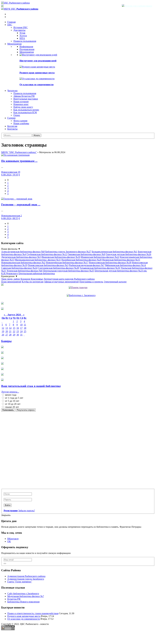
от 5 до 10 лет (11, 401)
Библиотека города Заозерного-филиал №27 (68, 251)
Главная (11, 22)
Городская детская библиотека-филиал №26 (128, 254)
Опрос (16, 115)
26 (3, 334)
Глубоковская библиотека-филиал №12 (47, 254)
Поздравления (27, 49)
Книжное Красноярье (32, 279)
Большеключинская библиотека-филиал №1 (114, 251)
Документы (19, 30)
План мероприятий (11, 281)
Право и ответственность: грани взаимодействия (32, 613)
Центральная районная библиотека (36, 273)
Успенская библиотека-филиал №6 (25, 270)
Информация (26, 46)
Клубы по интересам (32, 281)
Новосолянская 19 (10, 172)
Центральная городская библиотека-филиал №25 (68, 270)
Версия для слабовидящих (138, 6)
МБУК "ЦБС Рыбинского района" (19, 152)
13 (6, 328)
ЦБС (9, 24)
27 (6, 334)
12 (3, 328)
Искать (37, 135)
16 (17, 328)
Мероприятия (14, 44)
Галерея (11, 118)
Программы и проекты (91, 281)
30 (17, 334)
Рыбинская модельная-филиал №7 (87, 265)
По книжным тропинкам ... (19, 161)
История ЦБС (20, 27)
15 (14, 328)
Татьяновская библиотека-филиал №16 (100, 268)
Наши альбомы (21, 123)
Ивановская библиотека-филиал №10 (60, 257)
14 (10, 328)
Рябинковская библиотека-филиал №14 (125, 265)
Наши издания (20, 101)
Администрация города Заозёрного (25, 579)
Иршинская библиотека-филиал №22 (100, 257)
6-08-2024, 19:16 (9, 174)
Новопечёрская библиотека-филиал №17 (67, 262)
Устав (22, 33)
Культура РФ (14, 599)
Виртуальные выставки (25, 99)
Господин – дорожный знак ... (20, 204)
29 (14, 334)
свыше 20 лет (11, 407)
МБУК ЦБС (21, 9)
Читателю (12, 90)
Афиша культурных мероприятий (61, 281)
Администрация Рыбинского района (26, 576)
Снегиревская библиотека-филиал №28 (58, 268)
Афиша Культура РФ (24, 96)
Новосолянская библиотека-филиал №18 (110, 262)
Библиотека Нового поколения (23, 601)
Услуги (23, 35)
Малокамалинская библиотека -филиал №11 (38, 260)
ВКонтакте (13, 538)
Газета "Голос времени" (19, 581)
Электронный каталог (115, 281)
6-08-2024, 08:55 (9, 218)
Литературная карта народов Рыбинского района (69, 279)
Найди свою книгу (23, 107)
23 (17, 331)
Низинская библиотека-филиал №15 (121, 260)
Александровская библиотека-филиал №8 (23, 251)
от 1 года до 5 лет (13, 398)
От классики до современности (36, 84)
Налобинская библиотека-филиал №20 (81, 260)
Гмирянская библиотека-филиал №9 (86, 254)
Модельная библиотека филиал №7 (25, 596)
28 (10, 334)
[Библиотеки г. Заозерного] (81, 295)
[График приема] (78, 287)
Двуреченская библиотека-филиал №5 (21, 257)
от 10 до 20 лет (12, 404)
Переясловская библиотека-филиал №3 (48, 265)
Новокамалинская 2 (11, 215)
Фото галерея (20, 120)
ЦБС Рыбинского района (17, 3)
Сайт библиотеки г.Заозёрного (23, 593)
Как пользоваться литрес (26, 109)
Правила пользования (24, 41)
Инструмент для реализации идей (38, 60)
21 (10, 331)
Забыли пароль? (26, 510)
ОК (9, 541)
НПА (22, 38)
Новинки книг (21, 104)
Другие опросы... (10, 392)
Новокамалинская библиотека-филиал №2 (23, 262)
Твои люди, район (10, 279)
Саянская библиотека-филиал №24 (19, 268)
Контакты (12, 129)
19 (3, 331)
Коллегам (12, 126)
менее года (10, 395)
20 (6, 331)
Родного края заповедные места (37, 72)
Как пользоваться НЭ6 (25, 112)
